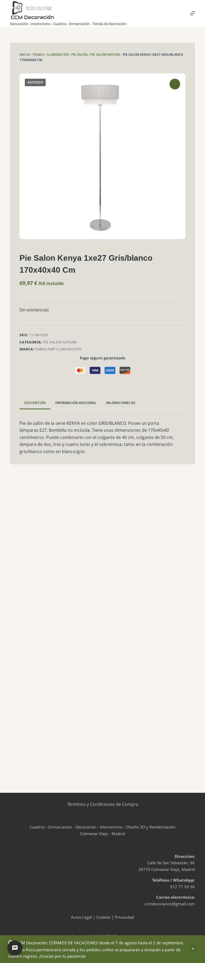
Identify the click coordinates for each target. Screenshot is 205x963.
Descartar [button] (193, 949)
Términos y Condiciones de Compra (102, 804)
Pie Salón (79, 54)
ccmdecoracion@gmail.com (169, 903)
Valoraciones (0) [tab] (120, 403)
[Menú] (192, 13)
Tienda (38, 54)
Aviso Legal (81, 917)
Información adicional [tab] (75, 403)
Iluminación (58, 54)
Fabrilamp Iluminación (58, 349)
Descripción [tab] (35, 403)
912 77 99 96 (182, 886)
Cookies (103, 917)
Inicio (24, 54)
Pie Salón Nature (105, 54)
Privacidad (124, 917)
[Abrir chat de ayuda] (14, 948)
